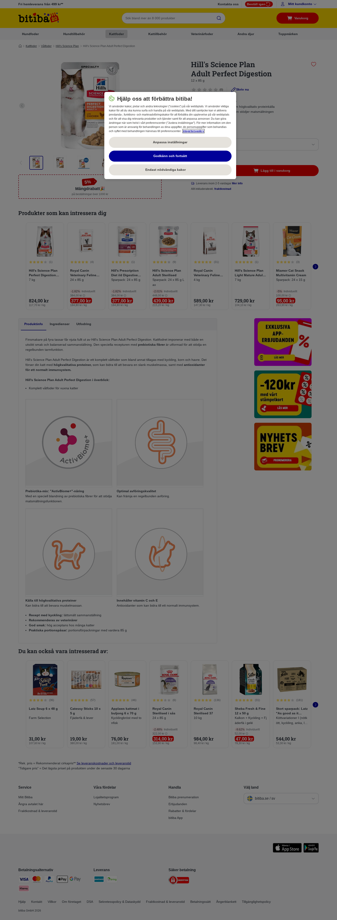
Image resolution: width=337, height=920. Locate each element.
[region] (170, 135)
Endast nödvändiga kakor (170, 169)
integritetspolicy (193, 131)
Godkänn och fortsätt (170, 156)
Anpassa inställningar (170, 142)
